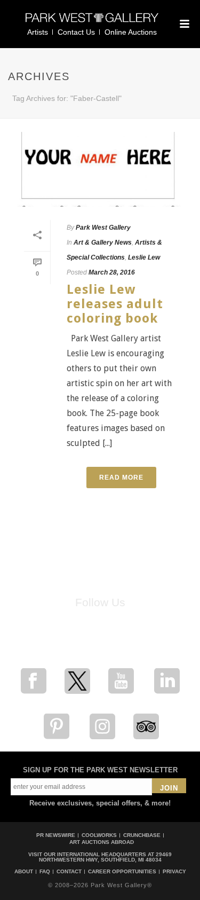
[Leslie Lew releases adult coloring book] (100, 169)
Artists (37, 32)
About (23, 871)
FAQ (44, 871)
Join (169, 788)
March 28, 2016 (112, 272)
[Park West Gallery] (92, 22)
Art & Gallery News (103, 242)
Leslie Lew (144, 257)
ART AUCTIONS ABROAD (101, 842)
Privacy (174, 871)
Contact (69, 871)
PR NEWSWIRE (55, 835)
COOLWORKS (99, 835)
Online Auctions (131, 32)
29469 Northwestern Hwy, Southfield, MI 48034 (105, 857)
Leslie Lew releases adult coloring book (115, 304)
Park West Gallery (103, 227)
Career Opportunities (122, 871)
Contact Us (76, 32)
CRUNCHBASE (142, 835)
